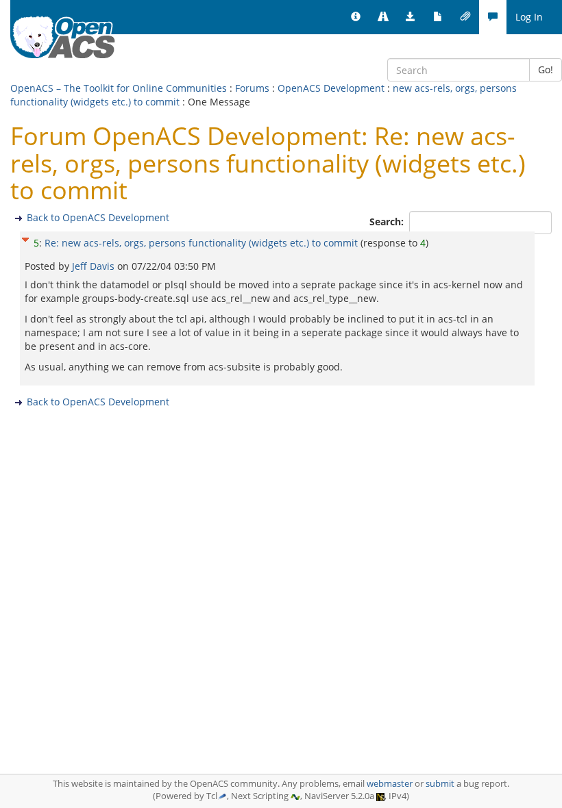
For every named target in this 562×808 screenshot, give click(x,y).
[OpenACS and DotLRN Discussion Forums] (492, 17)
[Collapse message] (25, 238)
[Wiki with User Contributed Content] (465, 17)
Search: (387, 221)
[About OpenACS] (355, 17)
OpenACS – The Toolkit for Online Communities (118, 87)
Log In (529, 16)
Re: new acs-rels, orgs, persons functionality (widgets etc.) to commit (201, 242)
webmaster (390, 784)
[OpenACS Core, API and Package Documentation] (438, 17)
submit (440, 784)
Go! (545, 69)
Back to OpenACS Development (98, 217)
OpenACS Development (331, 87)
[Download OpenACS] (410, 17)
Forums (252, 87)
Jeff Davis (94, 266)
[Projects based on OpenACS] (383, 17)
